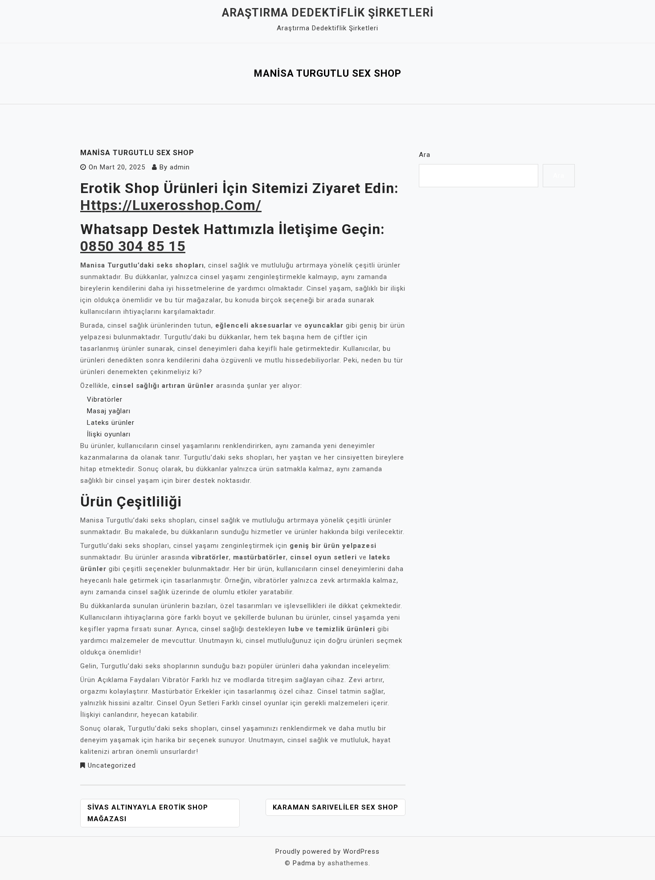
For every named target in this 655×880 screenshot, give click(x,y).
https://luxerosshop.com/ (171, 205)
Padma (304, 863)
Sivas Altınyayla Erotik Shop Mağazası (147, 813)
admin (180, 167)
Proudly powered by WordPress (327, 851)
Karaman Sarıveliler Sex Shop (335, 807)
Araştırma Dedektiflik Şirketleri (328, 12)
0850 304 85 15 (132, 246)
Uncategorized (112, 765)
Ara (424, 155)
